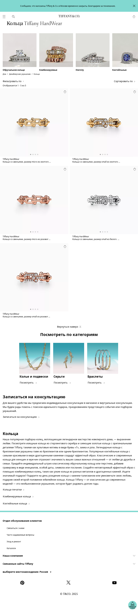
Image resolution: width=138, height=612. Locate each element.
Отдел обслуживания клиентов (22, 520)
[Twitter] (69, 583)
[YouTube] (115, 583)
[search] (13, 16)
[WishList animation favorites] (134, 16)
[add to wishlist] (65, 91)
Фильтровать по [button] (12, 81)
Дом (4, 74)
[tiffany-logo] (69, 16)
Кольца (37, 74)
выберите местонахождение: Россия (26, 571)
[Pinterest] (23, 583)
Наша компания (13, 555)
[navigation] (4, 16)
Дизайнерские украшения (20, 74)
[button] (4, 16)
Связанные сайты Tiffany (18, 563)
